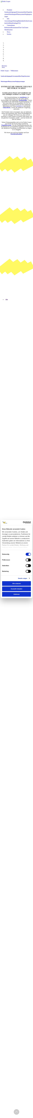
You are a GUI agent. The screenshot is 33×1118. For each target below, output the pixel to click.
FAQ (19, 23)
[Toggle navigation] (2, 6)
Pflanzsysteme (20, 14)
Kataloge (15, 23)
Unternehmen (11, 25)
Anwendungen (8, 21)
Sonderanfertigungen (10, 12)
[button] (16, 66)
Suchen (9, 34)
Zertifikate (9, 23)
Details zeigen (22, 578)
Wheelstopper (12, 14)
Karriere (10, 30)
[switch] (28, 559)
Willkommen (14, 70)
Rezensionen (14, 27)
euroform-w (19, 106)
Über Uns (21, 27)
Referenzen (7, 27)
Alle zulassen (16, 583)
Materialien (21, 21)
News (8, 32)
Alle (6, 299)
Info (8, 18)
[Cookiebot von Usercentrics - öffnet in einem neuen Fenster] (23, 522)
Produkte (9, 10)
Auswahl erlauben (16, 589)
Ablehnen (16, 594)
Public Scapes (5, 70)
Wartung (15, 21)
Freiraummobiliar (21, 12)
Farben (26, 21)
